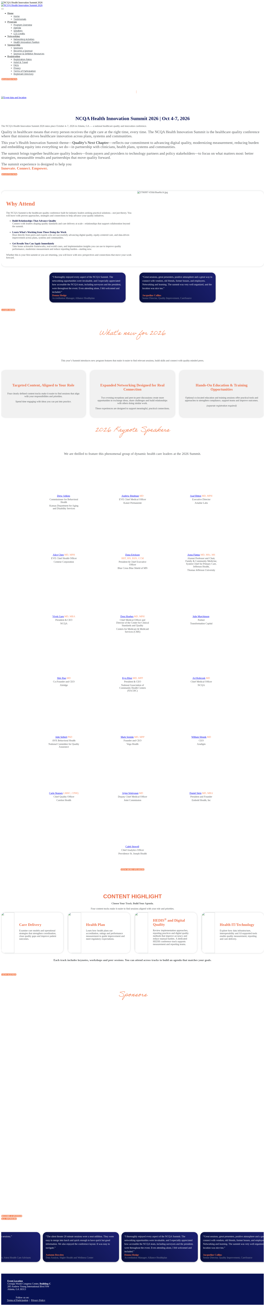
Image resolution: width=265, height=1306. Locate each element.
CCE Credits (19, 33)
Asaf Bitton (195, 496)
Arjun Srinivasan (130, 793)
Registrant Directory (23, 73)
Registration (13, 56)
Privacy (17, 68)
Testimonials (19, 19)
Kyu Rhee (127, 678)
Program (12, 22)
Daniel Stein (196, 793)
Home (10, 13)
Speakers (18, 30)
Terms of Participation (24, 70)
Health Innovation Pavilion (26, 42)
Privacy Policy (38, 1300)
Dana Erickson (132, 554)
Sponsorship (13, 45)
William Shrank (198, 737)
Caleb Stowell (132, 846)
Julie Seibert (61, 737)
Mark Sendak (127, 737)
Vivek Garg (58, 616)
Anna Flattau (193, 554)
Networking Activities (23, 39)
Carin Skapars (56, 793)
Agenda (17, 27)
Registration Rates (22, 59)
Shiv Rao (61, 678)
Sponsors (18, 47)
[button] (9, 79)
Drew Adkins (63, 496)
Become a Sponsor (23, 50)
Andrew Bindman (130, 496)
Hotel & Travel (20, 62)
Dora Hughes (126, 616)
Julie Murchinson (201, 616)
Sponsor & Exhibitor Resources (28, 53)
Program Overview (22, 24)
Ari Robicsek (198, 678)
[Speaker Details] (64, 477)
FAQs (16, 65)
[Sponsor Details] (62, 1037)
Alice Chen (58, 554)
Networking (13, 36)
